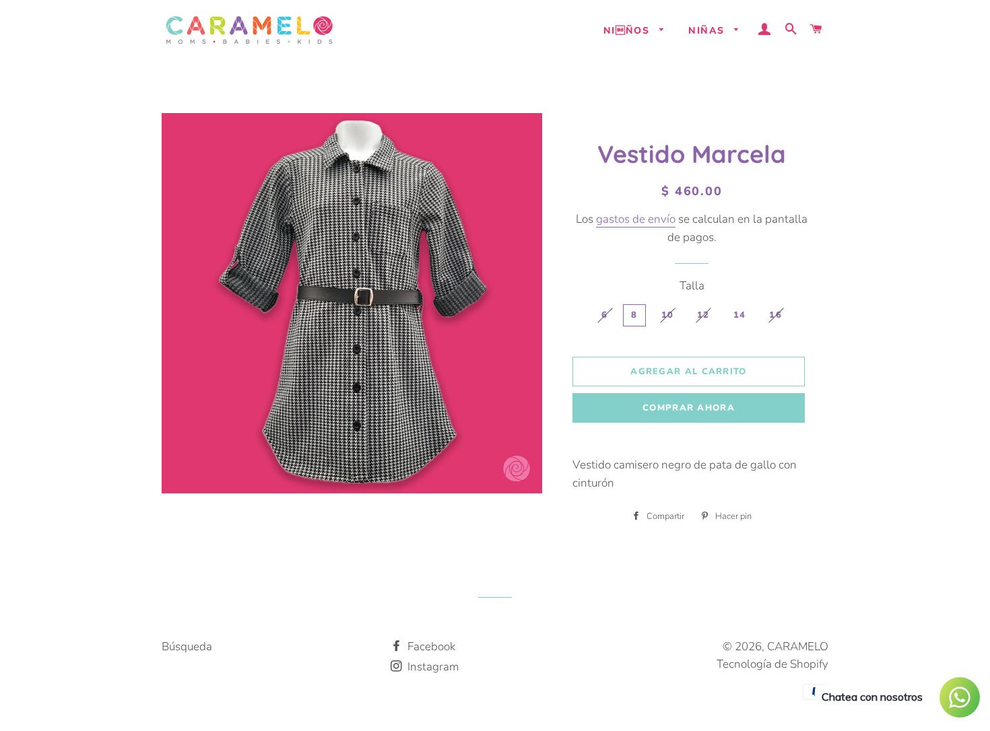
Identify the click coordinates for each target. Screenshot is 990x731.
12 (703, 315)
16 (775, 315)
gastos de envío (635, 219)
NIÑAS (707, 30)
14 (739, 315)
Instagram (432, 666)
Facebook (430, 646)
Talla (692, 285)
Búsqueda (187, 646)
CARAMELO (797, 646)
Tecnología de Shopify (772, 664)
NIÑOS (628, 30)
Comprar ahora (688, 408)
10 (667, 315)
